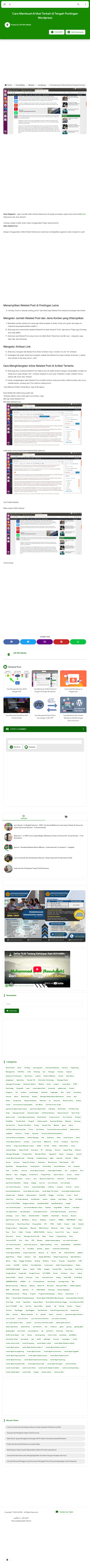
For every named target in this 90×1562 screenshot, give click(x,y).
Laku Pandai (51, 1281)
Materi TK (41, 1286)
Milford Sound (43, 1228)
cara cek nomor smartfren (40, 1318)
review (8, 1105)
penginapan (10, 1080)
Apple (52, 1158)
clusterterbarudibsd (38, 1187)
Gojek (80, 1220)
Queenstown (69, 1294)
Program (33, 1294)
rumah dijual (66, 1084)
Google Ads (22, 1273)
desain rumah (10, 1117)
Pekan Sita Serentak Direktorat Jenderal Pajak (23, 1444)
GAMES (60, 1220)
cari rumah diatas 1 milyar (14, 1322)
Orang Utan (77, 1228)
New (70, 1199)
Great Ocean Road (23, 1224)
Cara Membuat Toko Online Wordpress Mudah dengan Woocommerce (73, 718)
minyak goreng (40, 1335)
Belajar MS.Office (45, 1257)
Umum (69, 1096)
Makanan (24, 1286)
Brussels (62, 1261)
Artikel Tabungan (33, 1137)
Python (60, 1294)
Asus (16, 1174)
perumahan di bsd (12, 1339)
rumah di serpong (28, 1343)
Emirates (17, 1162)
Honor (72, 1273)
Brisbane (46, 1261)
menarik (79, 1154)
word (17, 1216)
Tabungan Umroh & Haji (31, 1236)
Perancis (57, 1150)
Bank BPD (42, 1195)
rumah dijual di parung (57, 1360)
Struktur (70, 1306)
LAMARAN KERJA (11, 1281)
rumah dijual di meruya (13, 1360)
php (32, 1339)
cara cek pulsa (65, 1183)
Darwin (8, 1162)
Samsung (77, 1121)
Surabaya (65, 1142)
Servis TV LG (59, 1232)
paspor (47, 1248)
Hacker (55, 1273)
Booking (37, 1261)
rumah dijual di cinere (40, 1212)
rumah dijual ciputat (12, 1347)
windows (23, 1092)
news (28, 1088)
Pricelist (28, 1232)
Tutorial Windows (59, 1166)
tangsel (36, 1372)
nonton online (52, 1335)
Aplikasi (80, 1253)
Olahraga (49, 1150)
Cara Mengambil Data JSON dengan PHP (17, 690)
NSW (7, 1290)
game (64, 1125)
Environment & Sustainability (23, 1105)
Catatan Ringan (11, 1150)
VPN (32, 1240)
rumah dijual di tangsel (54, 1364)
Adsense (8, 1174)
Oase (62, 1228)
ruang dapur (66, 1339)
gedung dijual (78, 1327)
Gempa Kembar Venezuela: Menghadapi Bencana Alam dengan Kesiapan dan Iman (36, 1456)
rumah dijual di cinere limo (52, 1351)
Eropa (8, 1113)
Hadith (59, 1224)
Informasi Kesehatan (52, 1068)
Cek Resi (25, 1265)
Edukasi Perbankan (30, 1100)
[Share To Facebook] (11, 641)
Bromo (54, 1261)
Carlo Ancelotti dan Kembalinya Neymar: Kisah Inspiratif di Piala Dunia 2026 (43, 858)
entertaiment (37, 1327)
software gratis (42, 1121)
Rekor (8, 1298)
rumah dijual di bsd (39, 1088)
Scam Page (9, 1302)
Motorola (54, 1228)
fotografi (31, 1121)
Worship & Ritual (40, 1154)
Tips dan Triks (46, 1125)
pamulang (63, 1335)
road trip (24, 1170)
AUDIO (39, 1146)
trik (16, 1092)
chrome (26, 1187)
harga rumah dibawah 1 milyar (24, 1146)
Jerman (69, 1174)
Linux (35, 1179)
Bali (43, 1137)
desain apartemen (12, 1327)
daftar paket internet (63, 1322)
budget (68, 1203)
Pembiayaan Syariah (12, 1294)
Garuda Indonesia (22, 1199)
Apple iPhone (10, 1257)
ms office (15, 1170)
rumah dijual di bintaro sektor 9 (56, 1347)
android (37, 1076)
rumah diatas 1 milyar (44, 1343)
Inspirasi (69, 1072)
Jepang (58, 1277)
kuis (23, 1335)
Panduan (78, 1117)
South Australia (72, 1179)
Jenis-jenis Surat (47, 1277)
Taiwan (51, 1236)
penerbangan (33, 1092)
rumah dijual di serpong (58, 1212)
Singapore (9, 1092)
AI (47, 1253)
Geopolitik (19, 1088)
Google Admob (11, 1273)
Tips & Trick (74, 1142)
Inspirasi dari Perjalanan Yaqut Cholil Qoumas (31, 868)
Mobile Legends (75, 1286)
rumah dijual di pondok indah (15, 1364)
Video (8, 1314)
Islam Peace (28, 1076)
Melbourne (47, 1142)
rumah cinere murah (12, 1343)
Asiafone (27, 1257)
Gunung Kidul (36, 1224)
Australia (59, 1158)
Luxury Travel (36, 1142)
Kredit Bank (78, 1277)
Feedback (30, 747)
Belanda (68, 1158)
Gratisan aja (10, 1224)
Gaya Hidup (68, 1269)
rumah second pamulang (70, 1368)
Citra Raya (60, 1195)
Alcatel (53, 1253)
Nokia (59, 1137)
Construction (48, 1265)
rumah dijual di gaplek (71, 1351)
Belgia (76, 1158)
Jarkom (45, 1199)
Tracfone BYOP (11, 1240)
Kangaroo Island (11, 1228)
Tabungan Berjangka (12, 1154)
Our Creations (67, 1117)
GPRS (39, 1269)
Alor (60, 1253)
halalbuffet (77, 1244)
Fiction (31, 1129)
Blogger (51, 1195)
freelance (53, 1327)
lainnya (29, 1335)
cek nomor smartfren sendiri (43, 1322)
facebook (76, 1166)
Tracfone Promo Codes (53, 1105)
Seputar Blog (67, 1150)
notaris (76, 1187)
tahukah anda (10, 1195)
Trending (27, 1068)
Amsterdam (55, 1216)
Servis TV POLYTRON (13, 1203)
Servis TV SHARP (11, 1306)
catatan (28, 1322)
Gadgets (47, 1269)
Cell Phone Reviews (48, 1113)
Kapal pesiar (23, 1228)
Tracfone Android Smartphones (51, 1133)
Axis (34, 1257)
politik (39, 1339)
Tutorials (60, 1072)
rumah (75, 1339)
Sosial (68, 1092)
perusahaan (24, 1339)
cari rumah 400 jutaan (13, 1187)
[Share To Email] (45, 641)
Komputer (19, 1179)
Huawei (66, 1224)
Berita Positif (10, 1068)
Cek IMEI (16, 1265)
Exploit (32, 1269)
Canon (73, 1146)
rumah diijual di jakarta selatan (64, 1343)
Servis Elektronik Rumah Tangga (56, 1302)
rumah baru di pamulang (60, 1248)
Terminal (9, 1310)
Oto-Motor (39, 1105)
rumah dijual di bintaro (13, 1142)
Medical (41, 1084)
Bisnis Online (63, 1146)
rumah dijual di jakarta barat (70, 1191)
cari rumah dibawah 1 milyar (33, 1207)
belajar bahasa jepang (52, 1240)
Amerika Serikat (34, 1216)
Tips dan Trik (31, 1080)
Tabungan (51, 1072)
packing (39, 1248)
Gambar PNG (57, 1269)
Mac (73, 1281)
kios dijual (31, 1248)
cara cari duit (10, 1318)
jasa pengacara (33, 1331)
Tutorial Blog (46, 1166)
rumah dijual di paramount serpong (35, 1360)
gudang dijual (10, 1331)
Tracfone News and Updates (15, 1137)
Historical (57, 1100)
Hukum (79, 1273)
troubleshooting (41, 1158)
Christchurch (33, 1174)
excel (56, 1244)
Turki (20, 1240)
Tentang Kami (34, 1166)
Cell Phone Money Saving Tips (16, 1129)
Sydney (78, 1100)
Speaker (48, 1306)
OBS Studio (16, 1290)
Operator (25, 1290)
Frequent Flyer (46, 1174)
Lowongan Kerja (63, 1281)
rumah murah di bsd (28, 1368)
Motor (16, 1096)
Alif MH (20, 1512)
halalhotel (9, 1248)
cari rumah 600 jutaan (13, 1207)
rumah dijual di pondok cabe (15, 1158)
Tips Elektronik (42, 1310)
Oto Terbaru (40, 1129)
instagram (69, 1154)
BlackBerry (25, 1220)
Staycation (9, 1236)
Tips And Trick (10, 1125)
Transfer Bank (20, 1121)
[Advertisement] (45, 59)
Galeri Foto (9, 1199)
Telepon (78, 1306)
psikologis (47, 1339)
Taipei (44, 1236)
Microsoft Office (61, 1286)
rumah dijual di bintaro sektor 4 (32, 1347)
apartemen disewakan (13, 1183)
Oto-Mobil (78, 1199)
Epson (25, 1269)
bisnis (78, 1137)
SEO (72, 1162)
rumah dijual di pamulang (26, 1117)
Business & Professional (14, 1076)
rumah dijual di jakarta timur (59, 1355)
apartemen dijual (33, 1113)
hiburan (67, 1207)
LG (29, 1281)
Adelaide (21, 1195)
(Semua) (41, 1253)
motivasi (68, 1187)
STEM (75, 1084)
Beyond (73, 1216)
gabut (62, 1327)
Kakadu (53, 1199)
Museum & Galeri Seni (47, 1179)
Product (71, 1088)
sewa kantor (73, 1212)
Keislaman (50, 1137)
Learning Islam (38, 1068)
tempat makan (46, 1372)
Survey (18, 1236)
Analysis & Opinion (29, 1084)
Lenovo (28, 1179)
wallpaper (9, 1133)
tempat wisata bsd (29, 1253)
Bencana (65, 1216)
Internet (8, 1096)
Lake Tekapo (62, 1199)
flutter (8, 1100)
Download (34, 1150)
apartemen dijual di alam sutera (16, 1109)
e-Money (51, 1187)
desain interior (75, 1129)
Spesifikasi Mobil (43, 1203)
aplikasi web (62, 1088)
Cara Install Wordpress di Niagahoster (73, 690)
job (42, 1331)
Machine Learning (12, 1286)
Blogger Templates (25, 1261)
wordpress (73, 1170)
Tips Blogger (19, 1310)
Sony (68, 1232)
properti (56, 1084)
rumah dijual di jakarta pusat (37, 1355)
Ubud (26, 1240)
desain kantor (25, 1327)
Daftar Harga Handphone (64, 1265)
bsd (69, 1166)
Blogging (23, 1174)
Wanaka (39, 1240)
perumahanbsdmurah (13, 1191)
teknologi (30, 1158)
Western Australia (27, 1314)
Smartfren (60, 1179)
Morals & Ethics (68, 1100)
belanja (26, 1183)
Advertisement (31, 1195)
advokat (43, 1314)
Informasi (29, 1277)
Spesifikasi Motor (57, 1203)
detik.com (82, 214)
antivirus (59, 1314)
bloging (33, 1183)
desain (61, 1154)
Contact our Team (64, 1512)
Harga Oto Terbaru (28, 1162)
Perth (14, 1232)
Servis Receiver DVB (76, 1302)
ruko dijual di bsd (11, 1212)
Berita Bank (62, 1109)
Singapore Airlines (29, 1203)
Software (78, 1150)
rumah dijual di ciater (34, 1351)
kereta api (59, 1331)
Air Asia (46, 1146)
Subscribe (13, 1011)
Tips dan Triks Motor (24, 1125)
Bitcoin (8, 1261)
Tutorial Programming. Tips (59, 1310)
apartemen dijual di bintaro (74, 1314)
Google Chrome (34, 1273)
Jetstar (77, 1174)
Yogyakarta (52, 1154)
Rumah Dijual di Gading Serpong (23, 1298)
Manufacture (52, 1162)
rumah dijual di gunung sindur (15, 1355)
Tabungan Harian (62, 1080)
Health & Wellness (49, 1076)
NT (42, 1150)
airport (51, 1314)
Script (18, 1302)
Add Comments (77, 32)
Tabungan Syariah (18, 1113)
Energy (36, 1125)
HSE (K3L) (21, 1072)
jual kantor (49, 1331)
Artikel (19, 1257)
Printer (56, 1142)
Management (10, 1072)
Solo (21, 1306)
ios (24, 1248)
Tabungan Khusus (21, 1166)
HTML (52, 1224)
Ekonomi (65, 1068)
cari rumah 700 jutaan (59, 1318)
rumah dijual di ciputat (37, 1170)
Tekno (71, 1236)
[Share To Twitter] (28, 641)
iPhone (17, 1248)
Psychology (9, 1088)
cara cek (42, 1183)
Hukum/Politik (10, 1277)
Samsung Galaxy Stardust (75, 1298)
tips (44, 1072)
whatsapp (9, 1216)
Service (49, 1232)
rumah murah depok (12, 1368)
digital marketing (46, 1244)
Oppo (68, 1228)
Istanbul (81, 1224)
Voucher (15, 1314)
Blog (14, 1261)
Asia (62, 1092)
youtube (26, 1142)
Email (76, 1195)
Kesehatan (41, 1162)
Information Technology (46, 1080)
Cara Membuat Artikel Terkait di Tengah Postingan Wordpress (45, 690)
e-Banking (51, 1109)
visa (66, 1170)
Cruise (69, 1195)
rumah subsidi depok (12, 1372)
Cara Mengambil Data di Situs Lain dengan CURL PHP (45, 716)
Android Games (69, 1253)
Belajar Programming (61, 1257)
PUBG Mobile (40, 1290)
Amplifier (45, 1216)
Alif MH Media (19, 653)
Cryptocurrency (54, 1117)
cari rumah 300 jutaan (70, 1240)
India (73, 1224)
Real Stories (25, 1096)
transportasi (17, 1100)
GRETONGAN (70, 1220)
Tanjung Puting (61, 1236)
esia (46, 1327)
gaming (68, 1327)
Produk (27, 1133)
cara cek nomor (23, 1318)
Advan (24, 1216)
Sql (55, 1306)
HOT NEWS (46, 1273)
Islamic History (59, 1174)
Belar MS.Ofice (76, 1257)
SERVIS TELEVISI (39, 1232)
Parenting (51, 1290)
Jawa (37, 1277)
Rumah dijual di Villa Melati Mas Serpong (50, 1298)
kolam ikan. (69, 1331)
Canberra (52, 1220)
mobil (29, 1072)
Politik (21, 1232)
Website (56, 1125)
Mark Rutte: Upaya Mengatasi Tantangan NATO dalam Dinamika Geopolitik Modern (36, 1439)
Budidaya (43, 1220)
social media (26, 1372)
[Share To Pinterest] (61, 641)
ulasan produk (58, 1372)
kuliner (71, 1125)
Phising (24, 1294)
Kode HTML (67, 1277)
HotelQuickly (35, 1199)
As (50, 1100)
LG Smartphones (38, 1281)
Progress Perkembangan (47, 1294)
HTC (45, 1224)
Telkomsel (42, 1100)
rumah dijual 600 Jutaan (31, 1191)
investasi (60, 1187)
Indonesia (44, 1092)
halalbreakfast (66, 1244)
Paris (7, 1232)
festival (8, 1146)
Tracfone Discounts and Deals (57, 1129)
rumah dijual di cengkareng (15, 1351)
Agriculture (20, 1080)
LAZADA (23, 1281)
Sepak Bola (26, 1302)
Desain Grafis (23, 1150)
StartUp (61, 1306)
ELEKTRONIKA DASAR (13, 1269)
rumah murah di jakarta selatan (48, 1368)
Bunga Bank (71, 1261)
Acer (81, 1170)
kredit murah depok (12, 1335)
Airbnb (54, 1146)
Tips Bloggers (30, 1310)
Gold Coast (79, 1269)
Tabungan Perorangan (13, 1084)
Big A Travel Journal (12, 1220)
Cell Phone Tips (74, 1109)
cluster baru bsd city (30, 1244)
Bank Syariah (41, 1117)
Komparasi (9, 1179)
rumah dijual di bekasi (13, 1253)
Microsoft (50, 1286)
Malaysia (68, 1121)
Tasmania (35, 1133)
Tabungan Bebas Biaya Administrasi (52, 1096)
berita (49, 1084)
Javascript (51, 1088)
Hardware (64, 1273)
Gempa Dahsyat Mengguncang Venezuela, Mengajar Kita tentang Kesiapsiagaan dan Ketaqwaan (42, 1461)
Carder (8, 1265)
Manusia (33, 1228)
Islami (19, 1068)
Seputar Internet (62, 1113)
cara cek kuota (53, 1183)
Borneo (34, 1220)
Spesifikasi (9, 1166)
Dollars (78, 1265)
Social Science (68, 1137)
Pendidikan (9, 1121)
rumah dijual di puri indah (36, 1364)
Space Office (38, 1306)
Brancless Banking (56, 1121)
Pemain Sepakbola (63, 1290)
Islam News (70, 1076)
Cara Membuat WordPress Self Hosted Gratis (17, 716)
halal (7, 1170)
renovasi (56, 1339)
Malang (32, 1286)
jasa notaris (21, 1331)
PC (33, 1290)
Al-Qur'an (18, 1133)
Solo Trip (28, 1306)
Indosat (20, 1277)
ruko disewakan (25, 1212)
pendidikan (72, 1335)
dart (75, 1096)
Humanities (77, 1092)
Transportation (27, 1154)
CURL (80, 1261)
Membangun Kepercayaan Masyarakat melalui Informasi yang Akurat (31, 1450)
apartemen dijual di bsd (37, 1109)
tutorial (60, 1076)
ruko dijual (76, 1207)
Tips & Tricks (75, 1113)
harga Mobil (58, 1207)
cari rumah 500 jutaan (13, 1244)
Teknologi (37, 1072)
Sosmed (75, 1232)
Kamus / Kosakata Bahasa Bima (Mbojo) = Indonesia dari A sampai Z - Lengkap (44, 847)
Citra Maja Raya (36, 1265)
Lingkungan (54, 1092)
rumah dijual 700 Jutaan (50, 1191)
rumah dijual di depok (55, 1170)
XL (37, 1314)
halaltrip (48, 1207)
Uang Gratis (75, 1310)
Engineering (75, 1068)
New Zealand (64, 1162)
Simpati (34, 1096)
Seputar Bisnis (38, 1302)
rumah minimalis (70, 1364)
